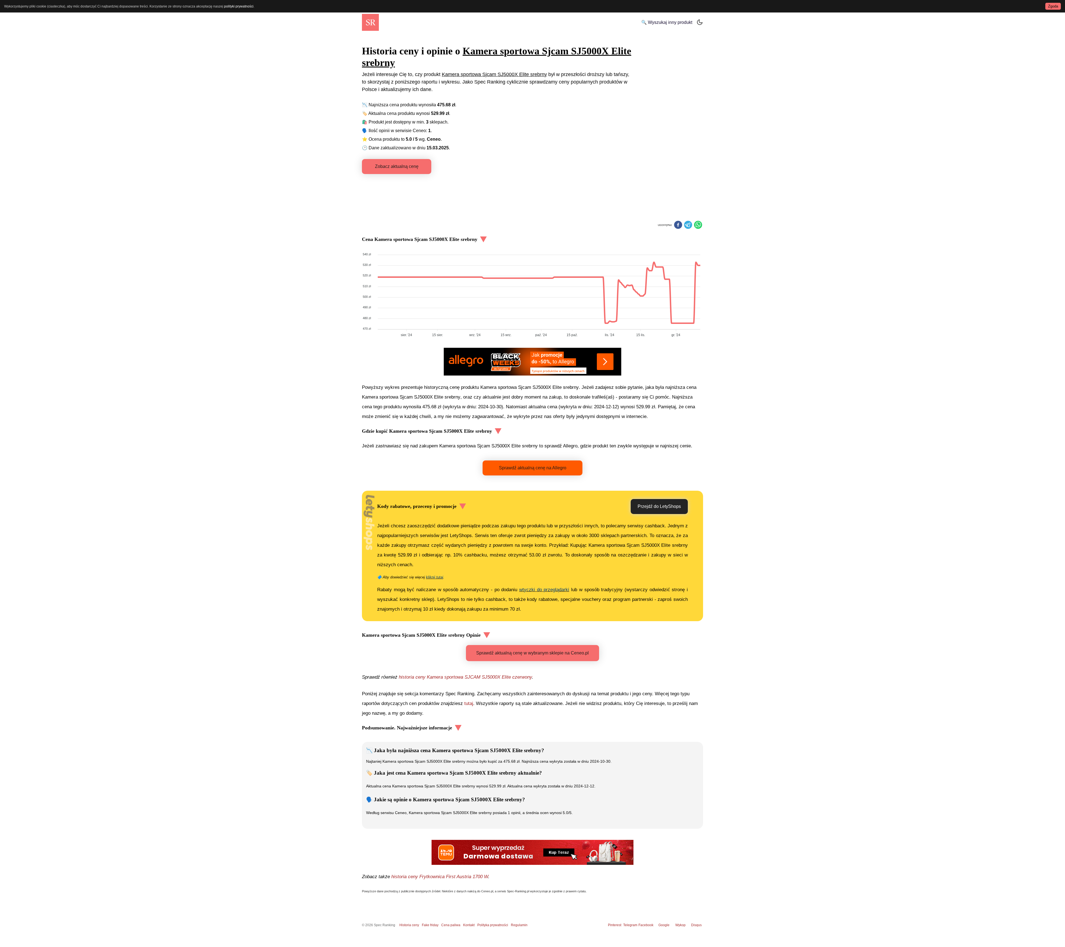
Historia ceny (409, 925)
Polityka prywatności (492, 925)
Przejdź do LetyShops (659, 506)
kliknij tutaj (434, 577)
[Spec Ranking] (370, 22)
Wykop (680, 925)
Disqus (696, 925)
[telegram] (688, 225)
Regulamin (519, 925)
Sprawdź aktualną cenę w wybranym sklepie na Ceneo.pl (532, 653)
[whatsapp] (698, 225)
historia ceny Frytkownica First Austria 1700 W (439, 876)
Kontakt (469, 925)
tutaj (468, 703)
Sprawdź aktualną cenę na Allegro (532, 467)
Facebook (646, 925)
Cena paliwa (450, 925)
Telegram (630, 925)
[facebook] (678, 225)
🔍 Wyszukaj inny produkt (666, 22)
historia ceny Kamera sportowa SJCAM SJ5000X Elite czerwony (465, 677)
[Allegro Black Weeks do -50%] (532, 362)
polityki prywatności (238, 6)
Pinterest (614, 925)
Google (664, 925)
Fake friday (430, 925)
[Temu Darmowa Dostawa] (532, 852)
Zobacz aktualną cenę (397, 166)
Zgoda (1053, 6)
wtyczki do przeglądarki (544, 589)
